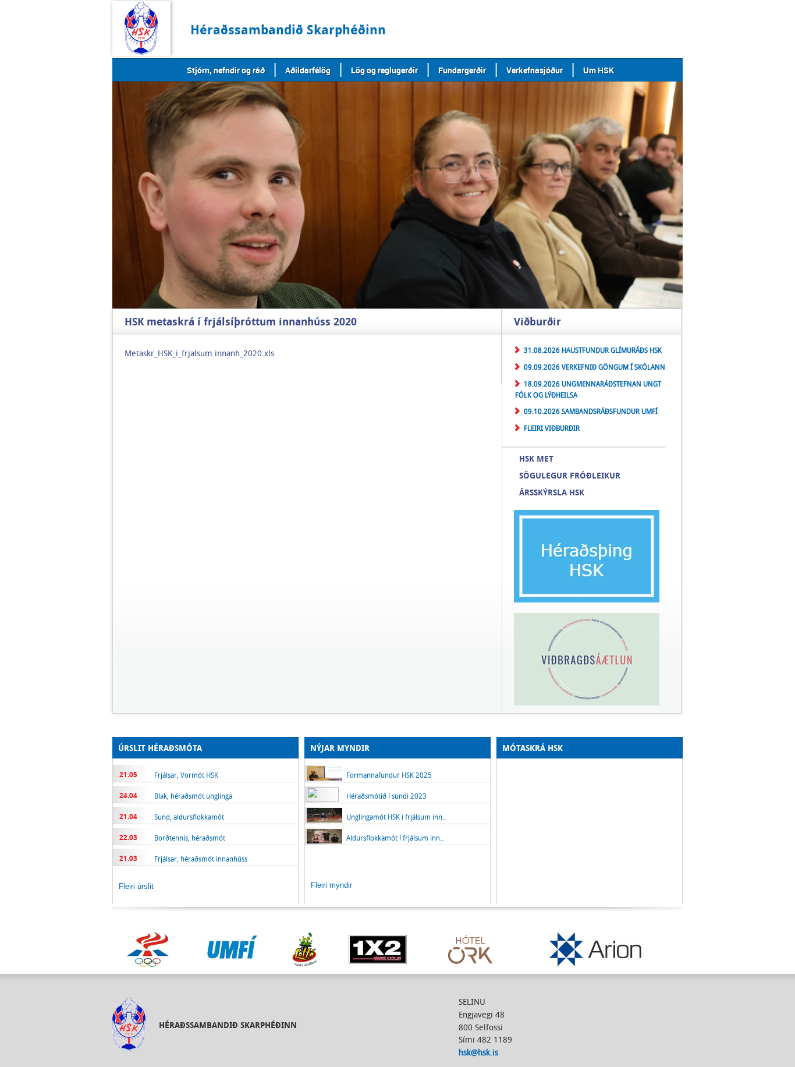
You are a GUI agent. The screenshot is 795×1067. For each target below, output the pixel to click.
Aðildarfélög (308, 70)
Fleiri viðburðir (552, 428)
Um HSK (598, 70)
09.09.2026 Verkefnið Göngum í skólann (594, 366)
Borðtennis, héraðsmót (189, 837)
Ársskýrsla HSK (551, 492)
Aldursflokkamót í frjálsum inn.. (394, 837)
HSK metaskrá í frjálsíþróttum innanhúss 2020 (241, 322)
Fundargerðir (462, 70)
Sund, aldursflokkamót (189, 816)
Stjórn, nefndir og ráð (226, 70)
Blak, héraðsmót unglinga (193, 795)
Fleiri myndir (331, 885)
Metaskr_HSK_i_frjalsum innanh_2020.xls (199, 353)
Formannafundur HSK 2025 (389, 774)
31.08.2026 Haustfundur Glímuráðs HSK (593, 350)
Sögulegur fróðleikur (569, 475)
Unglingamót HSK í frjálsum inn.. (396, 816)
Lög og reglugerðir (384, 70)
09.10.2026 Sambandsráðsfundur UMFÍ (591, 411)
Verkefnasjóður (534, 70)
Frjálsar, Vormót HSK (186, 774)
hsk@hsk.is (478, 1052)
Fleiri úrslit (136, 886)
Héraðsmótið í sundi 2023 (386, 795)
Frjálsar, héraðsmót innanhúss (200, 858)
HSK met (536, 458)
